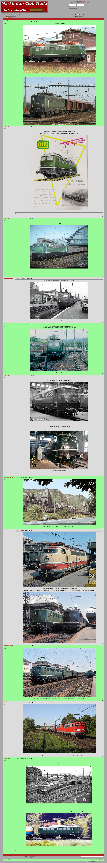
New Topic (75, 14)
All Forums (7, 13)
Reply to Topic (82, 14)
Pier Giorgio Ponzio (8, 278)
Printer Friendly (79, 16)
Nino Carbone (7, 126)
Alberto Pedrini (7, 20)
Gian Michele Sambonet (9, 477)
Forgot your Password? (73, 8)
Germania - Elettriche (11, 16)
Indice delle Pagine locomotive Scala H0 (14, 14)
